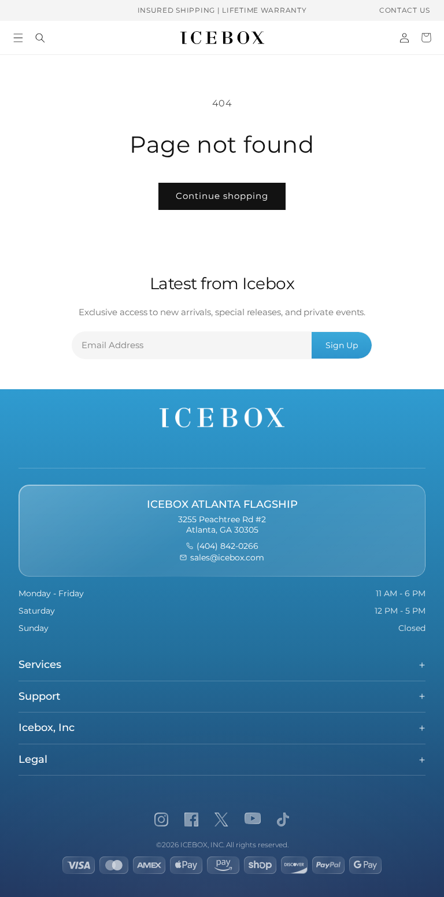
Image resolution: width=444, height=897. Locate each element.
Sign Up (341, 345)
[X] (221, 819)
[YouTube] (253, 819)
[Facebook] (191, 819)
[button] (18, 38)
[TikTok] (283, 819)
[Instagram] (161, 819)
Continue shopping (222, 195)
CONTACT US (404, 10)
